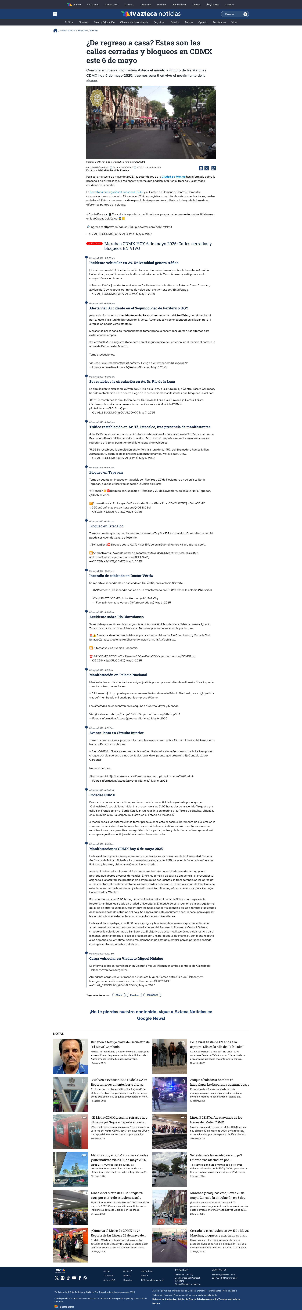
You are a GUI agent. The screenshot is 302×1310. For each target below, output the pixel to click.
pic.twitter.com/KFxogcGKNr (169, 363)
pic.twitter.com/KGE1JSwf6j (131, 557)
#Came (153, 697)
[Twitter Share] (206, 168)
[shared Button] (213, 168)
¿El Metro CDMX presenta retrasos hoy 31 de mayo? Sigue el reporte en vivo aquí (119, 1120)
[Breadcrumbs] (56, 30)
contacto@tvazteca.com (223, 1275)
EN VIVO (96, 243)
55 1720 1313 (218, 1278)
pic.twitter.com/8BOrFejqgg (170, 289)
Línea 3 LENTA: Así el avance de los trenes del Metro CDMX (216, 1119)
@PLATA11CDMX (109, 598)
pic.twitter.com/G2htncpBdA (161, 714)
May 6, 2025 (144, 234)
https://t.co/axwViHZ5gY (134, 363)
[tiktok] (68, 1279)
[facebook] (80, 1279)
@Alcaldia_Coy (99, 289)
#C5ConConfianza (101, 507)
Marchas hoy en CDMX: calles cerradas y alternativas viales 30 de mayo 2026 (119, 1157)
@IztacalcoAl (97, 453)
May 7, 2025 (147, 293)
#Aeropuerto (178, 751)
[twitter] (57, 1279)
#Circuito (148, 751)
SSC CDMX (152, 995)
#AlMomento (101, 590)
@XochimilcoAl (99, 495)
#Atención (96, 490)
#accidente (132, 342)
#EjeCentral (190, 755)
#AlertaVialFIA (98, 342)
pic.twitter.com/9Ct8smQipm (108, 408)
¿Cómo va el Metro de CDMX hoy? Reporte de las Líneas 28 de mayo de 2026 (117, 1233)
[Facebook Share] (201, 168)
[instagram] (62, 1279)
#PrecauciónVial (99, 285)
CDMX (119, 995)
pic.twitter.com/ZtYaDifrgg (178, 656)
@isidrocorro (103, 714)
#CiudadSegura (96, 214)
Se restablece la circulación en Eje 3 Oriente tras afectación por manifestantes (216, 1157)
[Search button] (245, 14)
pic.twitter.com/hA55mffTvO (153, 227)
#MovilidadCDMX (169, 404)
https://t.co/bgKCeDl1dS (118, 227)
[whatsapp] (85, 1278)
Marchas (134, 995)
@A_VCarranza (165, 639)
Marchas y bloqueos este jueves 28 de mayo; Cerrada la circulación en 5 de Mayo (217, 1195)
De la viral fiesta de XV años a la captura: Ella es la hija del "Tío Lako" (217, 1044)
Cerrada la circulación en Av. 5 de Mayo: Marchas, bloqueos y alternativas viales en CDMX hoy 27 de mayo (219, 1233)
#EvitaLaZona (98, 544)
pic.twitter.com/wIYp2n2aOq (139, 598)
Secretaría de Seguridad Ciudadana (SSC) (117, 192)
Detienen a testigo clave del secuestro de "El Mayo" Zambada (120, 1044)
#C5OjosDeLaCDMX (191, 503)
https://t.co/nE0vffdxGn (127, 714)
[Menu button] (67, 14)
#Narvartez (205, 590)
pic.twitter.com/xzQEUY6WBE (150, 981)
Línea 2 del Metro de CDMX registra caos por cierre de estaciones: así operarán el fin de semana (117, 1195)
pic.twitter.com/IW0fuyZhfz (176, 776)
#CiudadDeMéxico (105, 218)
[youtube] (74, 1279)
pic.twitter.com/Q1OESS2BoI (132, 507)
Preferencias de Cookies (184, 1291)
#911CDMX (101, 656)
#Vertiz (176, 590)
